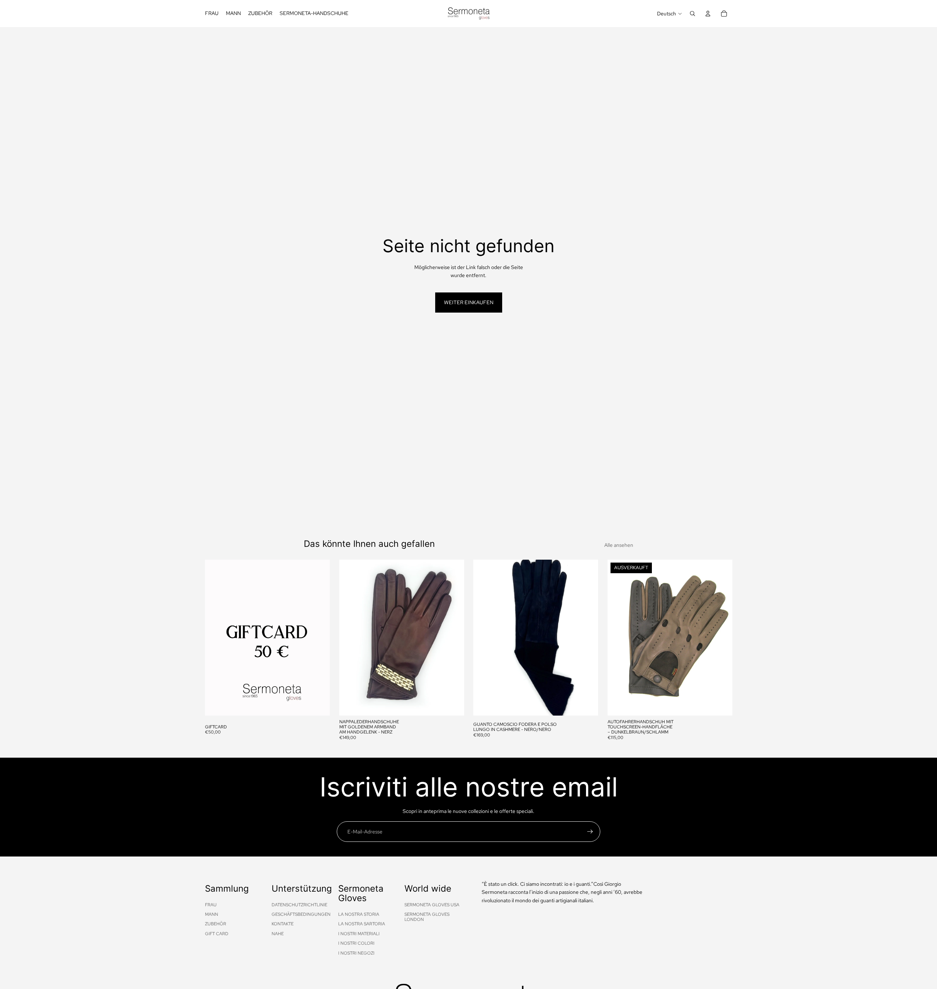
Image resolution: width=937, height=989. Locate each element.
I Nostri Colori (356, 943)
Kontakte (283, 924)
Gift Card (216, 934)
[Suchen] (692, 13)
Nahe (278, 934)
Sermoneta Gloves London (426, 916)
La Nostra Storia (358, 914)
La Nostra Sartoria (361, 924)
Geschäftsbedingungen (301, 914)
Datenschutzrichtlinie (299, 905)
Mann (211, 914)
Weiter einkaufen (468, 302)
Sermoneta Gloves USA (431, 905)
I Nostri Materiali (359, 934)
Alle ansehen (618, 545)
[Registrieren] (590, 832)
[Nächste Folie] (453, 638)
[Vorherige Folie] (350, 638)
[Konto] (708, 13)
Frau (211, 905)
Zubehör (215, 924)
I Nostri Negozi (356, 953)
